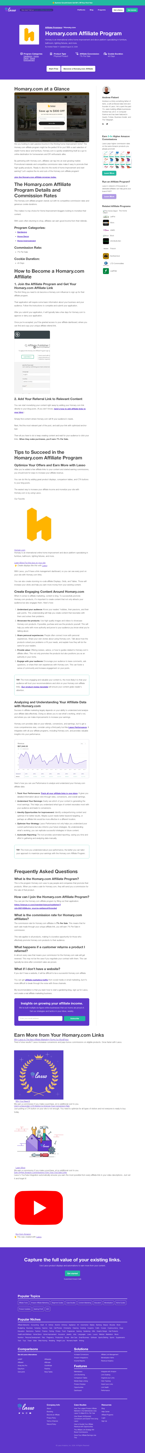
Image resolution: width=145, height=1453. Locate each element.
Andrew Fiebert (52, 47)
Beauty (105, 1325)
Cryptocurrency (113, 1328)
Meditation (109, 1334)
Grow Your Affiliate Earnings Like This (85, 1436)
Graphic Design (102, 1331)
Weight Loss (61, 1341)
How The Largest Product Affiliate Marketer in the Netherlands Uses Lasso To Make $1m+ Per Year (85, 1411)
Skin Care (74, 1337)
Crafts (97, 1328)
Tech (19, 1341)
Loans (89, 1334)
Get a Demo (118, 10)
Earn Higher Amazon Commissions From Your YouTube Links (40, 1172)
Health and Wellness (25, 1334)
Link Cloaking (105, 1375)
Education (97, 1303)
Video (35, 1341)
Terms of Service (52, 1421)
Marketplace (78, 1371)
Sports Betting (103, 1337)
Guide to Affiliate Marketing (42, 10)
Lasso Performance (77, 727)
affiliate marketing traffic (36, 980)
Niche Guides (120, 1303)
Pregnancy (50, 1337)
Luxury (95, 1334)
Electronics (30, 1331)
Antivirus (64, 1325)
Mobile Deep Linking (81, 1381)
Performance (105, 1390)
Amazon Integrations (81, 1358)
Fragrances (71, 1331)
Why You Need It (23, 1101)
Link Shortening (79, 1375)
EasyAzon (21, 1369)
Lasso (44, 565)
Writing (81, 1341)
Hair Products (113, 1331)
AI (46, 1325)
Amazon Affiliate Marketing (40, 1303)
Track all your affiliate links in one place (59, 793)
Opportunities (78, 1387)
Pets (43, 1337)
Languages (82, 1334)
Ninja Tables (48, 1372)
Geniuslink (21, 1372)
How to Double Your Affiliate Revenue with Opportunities (83, 1425)
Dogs (121, 1328)
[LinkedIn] (104, 124)
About (49, 1408)
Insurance (61, 1334)
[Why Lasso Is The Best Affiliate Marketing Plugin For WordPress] (38, 1075)
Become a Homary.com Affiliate (78, 69)
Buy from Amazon (23, 1234)
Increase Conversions (81, 1354)
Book (118, 1325)
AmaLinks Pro (22, 1365)
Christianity (67, 1328)
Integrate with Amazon (108, 1371)
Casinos (45, 1328)
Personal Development (32, 1337)
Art (78, 1325)
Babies (92, 1325)
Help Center (105, 1412)
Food (64, 1331)
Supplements (120, 1337)
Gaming (79, 1331)
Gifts (93, 1331)
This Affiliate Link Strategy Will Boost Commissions (84, 1431)
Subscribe (74, 1018)
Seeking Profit (38, 1309)
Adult (42, 1325)
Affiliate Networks (23, 1325)
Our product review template (34, 687)
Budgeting (21, 1328)
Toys (24, 1341)
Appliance (72, 1325)
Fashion (38, 1331)
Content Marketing (85, 1303)
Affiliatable (47, 1359)
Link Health (105, 1387)
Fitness (58, 1331)
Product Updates (24, 1309)
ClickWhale (48, 1365)
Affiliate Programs (107, 1415)
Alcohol (57, 1325)
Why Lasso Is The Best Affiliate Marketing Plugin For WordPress (41, 1039)
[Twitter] (108, 124)
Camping (37, 1328)
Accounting (35, 1325)
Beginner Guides (57, 1303)
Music (117, 1334)
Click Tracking (106, 1381)
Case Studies (70, 1303)
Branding (50, 1412)
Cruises (103, 1328)
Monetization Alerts (107, 1358)
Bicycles (112, 1325)
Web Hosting (42, 1341)
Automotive (84, 1325)
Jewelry (68, 1334)
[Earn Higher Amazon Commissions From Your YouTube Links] (38, 1207)
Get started (132, 10)
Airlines (50, 1325)
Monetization (108, 1303)
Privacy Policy (51, 1418)
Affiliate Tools (23, 1303)
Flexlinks (47, 1369)
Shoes (67, 1337)
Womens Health (72, 1341)
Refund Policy (51, 1424)
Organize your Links (108, 1378)
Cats (50, 1328)
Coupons (90, 1328)
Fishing (51, 1331)
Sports (112, 1337)
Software (94, 1337)
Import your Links (107, 1384)
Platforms (81, 10)
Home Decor (23, 236)
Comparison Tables (80, 1378)
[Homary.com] (39, 524)
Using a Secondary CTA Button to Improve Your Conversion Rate (42, 1106)
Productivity (59, 1337)
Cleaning (76, 1328)
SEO (47, 1309)
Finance (44, 1331)
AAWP (20, 1359)
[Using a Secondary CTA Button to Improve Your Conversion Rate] (38, 1141)
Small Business (84, 1337)
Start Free (53, 69)
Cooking (83, 1328)
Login (103, 1418)
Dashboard (78, 1390)
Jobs (74, 1334)
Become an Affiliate (53, 1415)
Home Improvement (26, 240)
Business (29, 1328)
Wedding (52, 1341)
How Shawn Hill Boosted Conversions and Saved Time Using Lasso (86, 1418)
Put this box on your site (35, 563)
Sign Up (104, 1421)
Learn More (19, 563)
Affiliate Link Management (109, 1354)
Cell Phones (58, 1328)
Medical (101, 1334)
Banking (99, 1325)
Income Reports (79, 1361)
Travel (29, 1341)
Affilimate (47, 1362)
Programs (102, 10)
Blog (91, 10)
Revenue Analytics (107, 1361)
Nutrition (21, 1337)
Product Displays (80, 1384)
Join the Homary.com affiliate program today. (35, 177)
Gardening (22, 232)
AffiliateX (20, 1362)
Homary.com (19, 550)
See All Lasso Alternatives (27, 1354)
